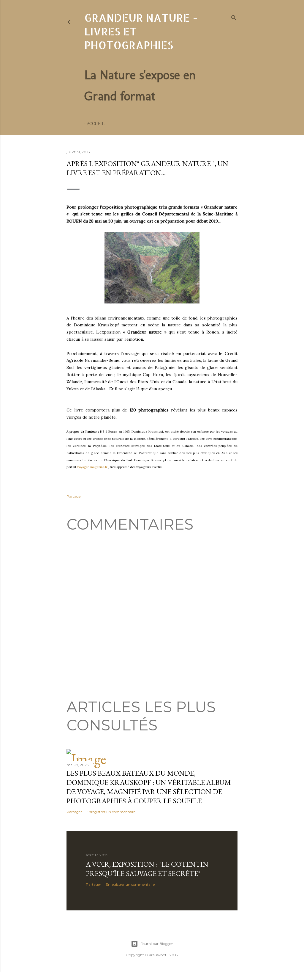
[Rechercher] (234, 17)
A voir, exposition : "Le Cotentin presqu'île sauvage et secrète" (147, 869)
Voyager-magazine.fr (92, 467)
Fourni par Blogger (156, 943)
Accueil (95, 123)
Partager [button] (74, 496)
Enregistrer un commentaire (110, 812)
